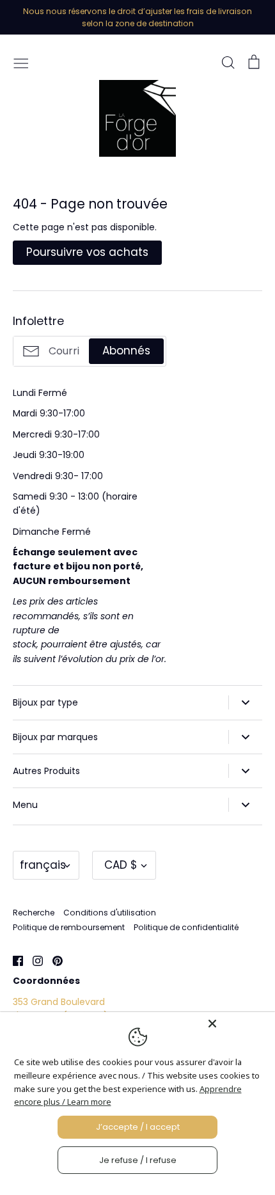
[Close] (238, 1023)
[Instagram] (33, 960)
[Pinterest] (53, 960)
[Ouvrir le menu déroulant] (245, 702)
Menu (25, 804)
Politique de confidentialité (186, 927)
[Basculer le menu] (21, 62)
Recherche (33, 912)
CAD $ (121, 865)
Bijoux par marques (55, 737)
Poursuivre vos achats (87, 252)
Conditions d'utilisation (109, 912)
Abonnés (126, 350)
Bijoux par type (45, 702)
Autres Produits (46, 770)
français (43, 865)
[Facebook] (13, 960)
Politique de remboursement (69, 927)
